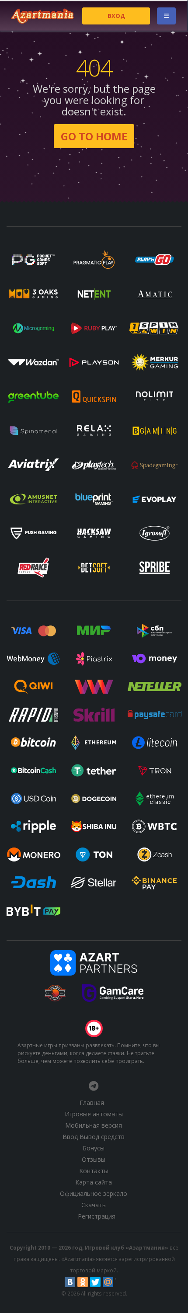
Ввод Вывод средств (94, 1136)
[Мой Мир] (108, 1282)
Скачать (93, 1205)
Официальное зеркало (93, 1193)
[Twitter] (95, 1282)
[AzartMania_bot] (93, 1086)
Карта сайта (93, 1182)
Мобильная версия (93, 1125)
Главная (92, 1102)
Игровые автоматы (94, 1114)
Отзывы (93, 1159)
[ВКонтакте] (70, 1282)
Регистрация (96, 1216)
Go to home (94, 136)
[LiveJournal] (120, 1282)
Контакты (93, 1171)
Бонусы (93, 1148)
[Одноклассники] (82, 1282)
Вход (116, 16)
